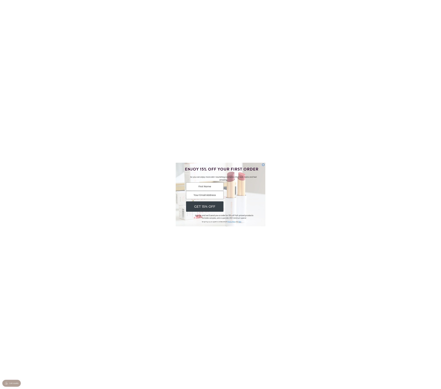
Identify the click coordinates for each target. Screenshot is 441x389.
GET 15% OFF (204, 206)
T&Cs (240, 222)
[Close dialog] (263, 165)
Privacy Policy (231, 222)
